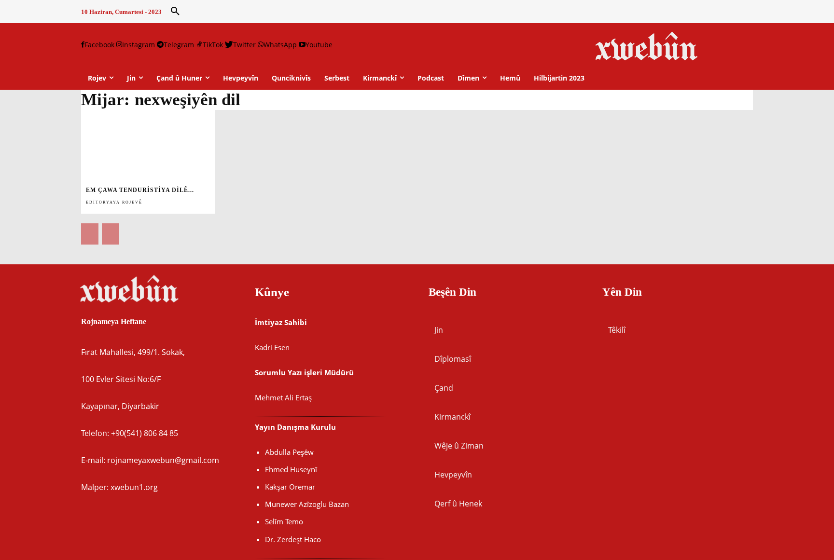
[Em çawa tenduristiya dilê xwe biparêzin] (148, 143)
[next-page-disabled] (110, 234)
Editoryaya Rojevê (114, 202)
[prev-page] (89, 234)
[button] (175, 11)
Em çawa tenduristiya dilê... (140, 190)
